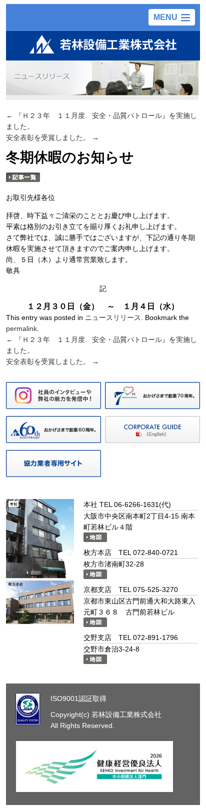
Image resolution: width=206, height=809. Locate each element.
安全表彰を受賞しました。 (52, 138)
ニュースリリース (113, 318)
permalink (21, 328)
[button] (171, 17)
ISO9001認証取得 (78, 698)
